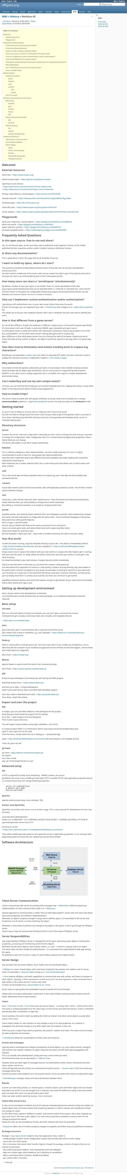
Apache (11, 131)
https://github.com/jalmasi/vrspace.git (27, 753)
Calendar (48, 12)
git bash (11, 123)
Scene (27, 1006)
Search (80, 4)
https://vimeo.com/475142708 (48, 194)
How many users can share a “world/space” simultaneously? (28, 54)
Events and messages (16, 150)
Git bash (11, 103)
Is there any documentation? (16, 48)
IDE (9, 114)
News (57, 12)
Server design (11, 145)
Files (89, 12)
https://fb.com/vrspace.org (28, 203)
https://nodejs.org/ (21, 655)
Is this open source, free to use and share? (21, 45)
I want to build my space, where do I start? (21, 51)
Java (9, 106)
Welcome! (6, 34)
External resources (12, 37)
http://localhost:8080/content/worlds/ (18, 546)
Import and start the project (16, 117)
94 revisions (89, 1168)
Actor (48, 985)
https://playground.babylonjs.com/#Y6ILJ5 (35, 224)
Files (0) (9, 1162)
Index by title (103, 24)
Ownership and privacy (16, 156)
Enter (41, 1096)
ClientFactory (51, 307)
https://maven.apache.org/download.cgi (29, 668)
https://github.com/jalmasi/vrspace (35, 179)
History (14, 16)
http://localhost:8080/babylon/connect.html (27, 739)
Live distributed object (55, 972)
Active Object (33, 985)
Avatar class (31, 355)
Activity (15, 12)
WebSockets (64, 905)
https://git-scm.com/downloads (16, 620)
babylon (11, 81)
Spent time (32, 12)
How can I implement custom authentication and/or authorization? (30, 56)
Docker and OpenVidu (16, 134)
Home (3, 1)
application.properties (83, 307)
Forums (82, 12)
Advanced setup (12, 125)
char (12, 89)
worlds (13, 92)
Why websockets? (12, 65)
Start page (102, 22)
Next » (33, 21)
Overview (5, 12)
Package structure (15, 159)
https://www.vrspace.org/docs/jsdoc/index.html (37, 207)
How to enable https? (14, 70)
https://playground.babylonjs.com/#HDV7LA (43, 227)
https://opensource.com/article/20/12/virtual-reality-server (27, 186)
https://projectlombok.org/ (48, 694)
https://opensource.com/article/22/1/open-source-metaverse (28, 189)
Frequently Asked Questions (13, 43)
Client (10, 148)
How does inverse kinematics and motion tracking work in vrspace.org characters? (36, 62)
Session (66, 1068)
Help (15, 1)
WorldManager (9, 1078)
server (10, 78)
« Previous (6, 21)
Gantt (40, 12)
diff (26, 21)
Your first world (11, 95)
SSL (9, 128)
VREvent (42, 1058)
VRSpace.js (50, 908)
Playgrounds (10, 40)
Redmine (56, 1173)
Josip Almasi (6, 23)
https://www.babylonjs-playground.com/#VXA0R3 (46, 230)
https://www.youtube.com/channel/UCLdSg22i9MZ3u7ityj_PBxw (44, 198)
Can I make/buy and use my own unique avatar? (23, 67)
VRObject (7, 969)
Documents (66, 12)
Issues (22, 12)
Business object (28, 972)
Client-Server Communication (16, 139)
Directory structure (13, 76)
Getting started (8, 73)
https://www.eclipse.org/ (33, 682)
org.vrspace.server (18, 1136)
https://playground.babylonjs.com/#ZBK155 (54, 222)
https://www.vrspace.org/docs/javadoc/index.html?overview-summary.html (48, 212)
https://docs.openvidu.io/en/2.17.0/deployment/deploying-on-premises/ (33, 829)
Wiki (75, 12)
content (11, 87)
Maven (10, 112)
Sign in (115, 1)
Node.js (11, 109)
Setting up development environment (17, 98)
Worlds (11, 153)
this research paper (58, 358)
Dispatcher (8, 1126)
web (9, 84)
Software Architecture (11, 136)
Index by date (103, 26)
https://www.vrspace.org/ (23, 175)
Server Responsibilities (14, 142)
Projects (9, 1)
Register (122, 1)
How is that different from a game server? (21, 59)
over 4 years (76, 1168)
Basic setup (10, 101)
